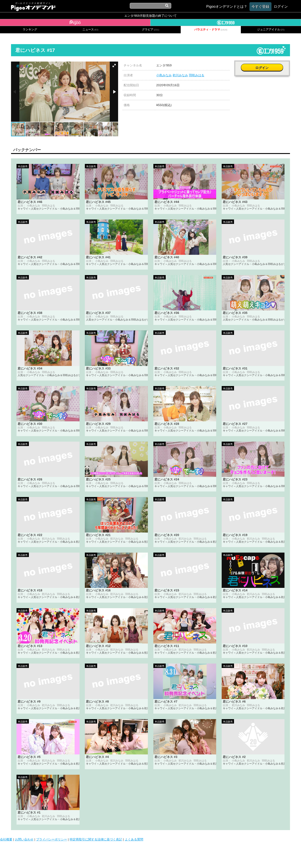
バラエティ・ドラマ (210, 29)
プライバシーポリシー (51, 839)
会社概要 (6, 839)
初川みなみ (180, 75)
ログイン (262, 67)
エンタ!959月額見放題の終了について (150, 15)
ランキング (30, 29)
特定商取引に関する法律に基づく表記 (96, 839)
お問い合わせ (24, 839)
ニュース (90, 29)
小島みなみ (164, 75)
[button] (114, 65)
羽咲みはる (196, 75)
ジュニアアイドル (270, 29)
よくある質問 (134, 839)
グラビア (150, 29)
